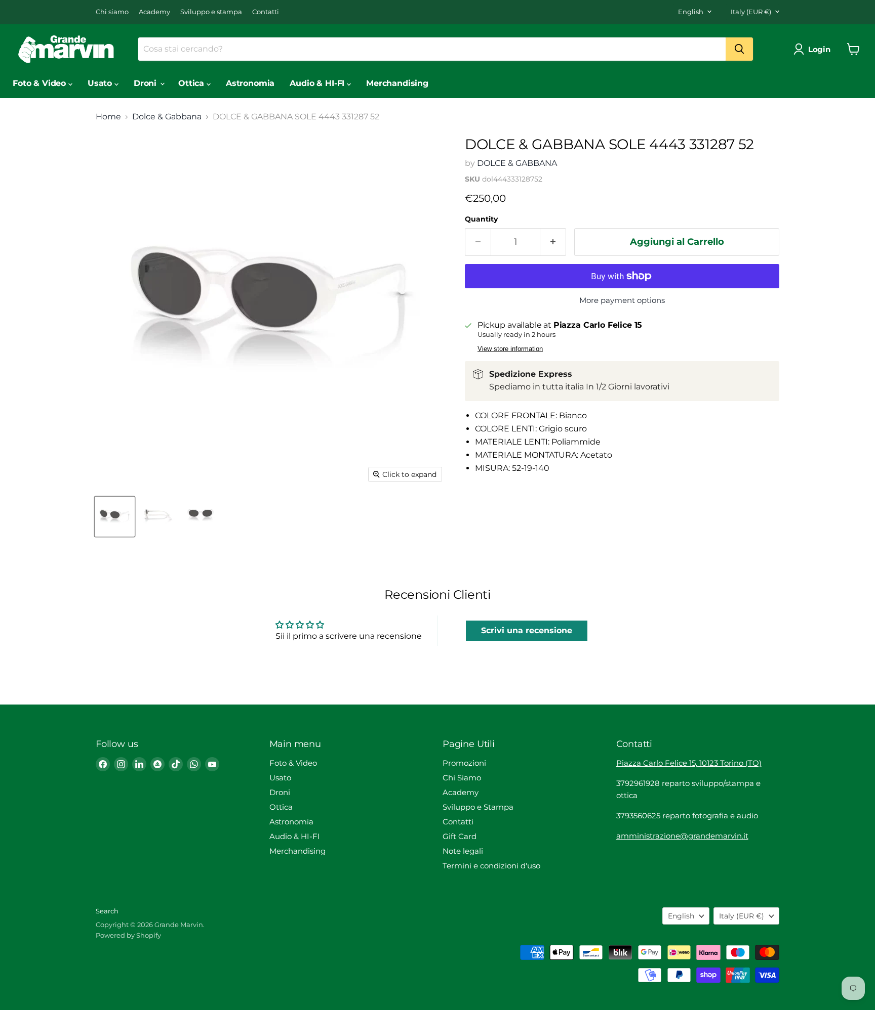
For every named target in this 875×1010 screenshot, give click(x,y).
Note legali (463, 851)
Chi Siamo (462, 777)
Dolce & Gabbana (167, 116)
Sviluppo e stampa (211, 12)
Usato (101, 83)
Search (107, 911)
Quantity (481, 219)
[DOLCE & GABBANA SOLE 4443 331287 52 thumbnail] (115, 517)
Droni (146, 83)
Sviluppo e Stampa (478, 807)
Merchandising (397, 83)
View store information (510, 349)
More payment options (622, 300)
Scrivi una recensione (526, 630)
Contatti (265, 12)
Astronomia (250, 83)
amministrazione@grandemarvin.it (682, 836)
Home (108, 116)
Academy (154, 12)
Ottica (192, 83)
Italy (751, 12)
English (690, 12)
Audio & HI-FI (318, 83)
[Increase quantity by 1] (553, 242)
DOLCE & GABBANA (517, 163)
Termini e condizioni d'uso (491, 865)
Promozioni (464, 763)
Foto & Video (40, 83)
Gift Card (459, 836)
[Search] (739, 49)
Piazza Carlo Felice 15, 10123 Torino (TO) (689, 763)
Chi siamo (112, 12)
